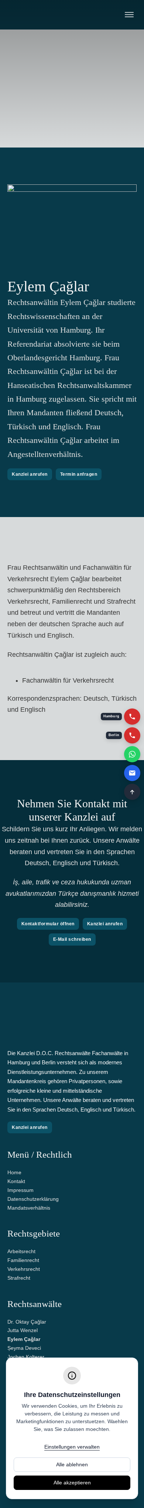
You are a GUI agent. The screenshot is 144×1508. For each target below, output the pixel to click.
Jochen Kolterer (25, 1357)
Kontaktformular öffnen (48, 923)
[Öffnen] (129, 14)
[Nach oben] (132, 792)
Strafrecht (18, 1278)
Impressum (20, 1190)
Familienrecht (23, 1260)
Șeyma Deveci (24, 1348)
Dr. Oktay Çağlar (26, 1322)
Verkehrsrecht (23, 1269)
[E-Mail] (132, 773)
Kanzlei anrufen (30, 474)
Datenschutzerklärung (33, 1199)
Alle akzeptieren (72, 1483)
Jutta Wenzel (22, 1330)
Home (14, 1172)
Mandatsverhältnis (28, 1208)
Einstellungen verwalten (72, 1447)
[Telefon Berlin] (132, 735)
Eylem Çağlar (23, 1339)
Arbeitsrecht (21, 1251)
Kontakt (16, 1181)
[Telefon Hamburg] (132, 716)
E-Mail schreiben (72, 939)
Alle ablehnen (72, 1464)
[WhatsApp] (132, 754)
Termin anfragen (78, 474)
